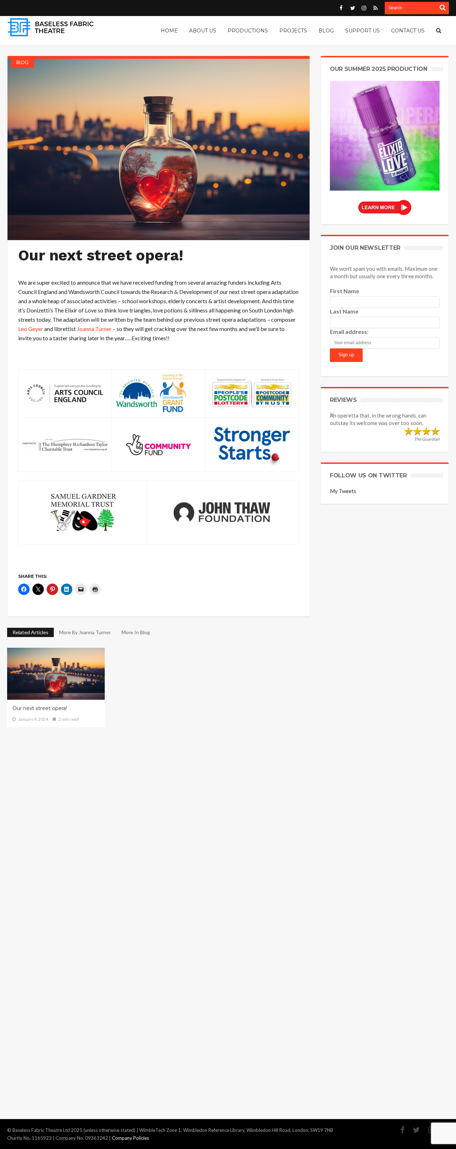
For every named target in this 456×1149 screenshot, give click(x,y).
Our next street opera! (39, 708)
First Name (344, 291)
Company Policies (130, 1138)
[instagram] (428, 1130)
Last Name (344, 311)
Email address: (349, 331)
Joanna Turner (94, 328)
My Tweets (343, 491)
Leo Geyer (30, 328)
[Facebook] (399, 1130)
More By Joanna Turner (85, 632)
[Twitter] (413, 1130)
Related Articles (30, 632)
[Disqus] (158, 816)
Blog (22, 62)
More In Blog (135, 632)
